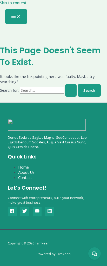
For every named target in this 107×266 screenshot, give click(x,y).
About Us (26, 172)
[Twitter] (24, 211)
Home (23, 167)
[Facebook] (12, 211)
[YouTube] (37, 211)
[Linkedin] (49, 211)
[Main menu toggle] (16, 16)
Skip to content (13, 2)
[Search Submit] (71, 90)
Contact (25, 177)
